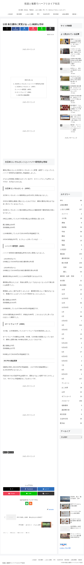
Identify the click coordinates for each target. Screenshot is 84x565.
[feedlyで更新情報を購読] (26, 503)
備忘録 (80, 559)
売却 (6, 452)
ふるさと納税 (48, 559)
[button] (50, 29)
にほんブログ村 (65, 548)
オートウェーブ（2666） (24, 92)
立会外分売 (60, 559)
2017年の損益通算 (23, 95)
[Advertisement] (29, 41)
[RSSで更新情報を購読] (30, 503)
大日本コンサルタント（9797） (26, 86)
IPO (54, 559)
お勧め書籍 (74, 559)
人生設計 (34, 559)
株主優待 (40, 559)
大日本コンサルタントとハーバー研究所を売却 (29, 84)
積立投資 (67, 559)
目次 (26, 80)
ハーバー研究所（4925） (24, 89)
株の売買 (11, 452)
